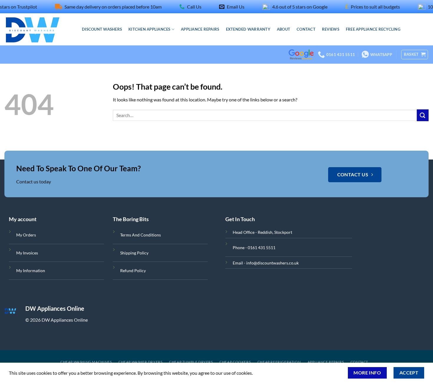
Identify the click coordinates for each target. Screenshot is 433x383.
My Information (30, 270)
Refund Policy (133, 270)
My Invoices (27, 252)
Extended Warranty (248, 29)
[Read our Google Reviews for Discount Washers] (301, 46)
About (283, 29)
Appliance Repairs (200, 29)
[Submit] (423, 115)
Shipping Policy (134, 252)
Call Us (187, 6)
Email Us (229, 6)
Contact (306, 29)
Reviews (330, 29)
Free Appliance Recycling (373, 29)
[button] (414, 54)
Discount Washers (102, 29)
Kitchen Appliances (149, 29)
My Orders (26, 234)
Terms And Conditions (140, 234)
